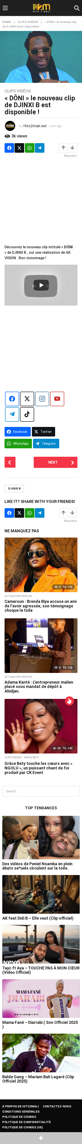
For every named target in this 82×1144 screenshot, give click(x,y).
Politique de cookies (19, 1117)
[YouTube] (57, 399)
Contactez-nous (57, 1106)
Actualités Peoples (18, 596)
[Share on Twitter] (19, 148)
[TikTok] (27, 414)
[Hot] (69, 700)
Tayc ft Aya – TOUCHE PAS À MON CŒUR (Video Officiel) (40, 970)
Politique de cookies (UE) (22, 1127)
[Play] (41, 285)
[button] (5, 8)
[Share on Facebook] (9, 148)
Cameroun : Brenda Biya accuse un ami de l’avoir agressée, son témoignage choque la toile (41, 606)
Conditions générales (21, 1111)
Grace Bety (31, 757)
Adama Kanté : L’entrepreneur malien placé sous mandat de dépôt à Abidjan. (39, 687)
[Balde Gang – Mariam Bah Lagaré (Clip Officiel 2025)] (41, 1053)
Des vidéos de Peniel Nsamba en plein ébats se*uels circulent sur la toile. (37, 865)
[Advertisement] (41, 203)
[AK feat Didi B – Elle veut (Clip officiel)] (41, 894)
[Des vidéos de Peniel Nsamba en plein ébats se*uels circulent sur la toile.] (41, 837)
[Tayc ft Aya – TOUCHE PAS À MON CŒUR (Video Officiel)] (41, 944)
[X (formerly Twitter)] (27, 399)
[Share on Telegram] (39, 148)
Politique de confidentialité (26, 1122)
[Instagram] (42, 399)
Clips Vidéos (18, 91)
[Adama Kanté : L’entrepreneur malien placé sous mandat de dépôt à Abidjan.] (41, 645)
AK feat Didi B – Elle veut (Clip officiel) (38, 918)
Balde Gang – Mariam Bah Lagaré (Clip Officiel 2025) (38, 1078)
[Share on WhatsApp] (29, 148)
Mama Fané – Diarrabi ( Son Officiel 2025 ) (40, 1024)
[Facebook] (12, 399)
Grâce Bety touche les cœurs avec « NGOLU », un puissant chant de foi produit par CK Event (38, 768)
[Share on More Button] (41, 1138)
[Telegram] (12, 414)
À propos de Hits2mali (20, 1106)
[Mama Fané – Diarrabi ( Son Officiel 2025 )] (41, 998)
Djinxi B (14, 488)
